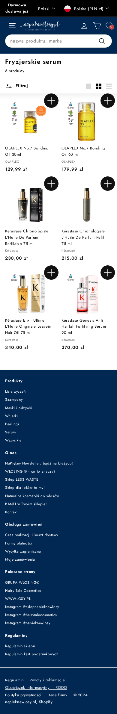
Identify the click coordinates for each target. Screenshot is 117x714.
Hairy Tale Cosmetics (23, 590)
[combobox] (58, 41)
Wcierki (11, 416)
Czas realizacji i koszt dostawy (31, 535)
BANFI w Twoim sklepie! (26, 504)
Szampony (13, 399)
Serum (10, 432)
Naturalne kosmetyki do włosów (32, 496)
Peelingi (12, 424)
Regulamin (14, 680)
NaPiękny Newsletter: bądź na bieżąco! (39, 463)
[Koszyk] (97, 25)
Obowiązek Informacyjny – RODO (36, 687)
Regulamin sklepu (20, 646)
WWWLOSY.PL (18, 598)
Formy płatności (18, 543)
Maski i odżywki (18, 408)
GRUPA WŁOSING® (22, 582)
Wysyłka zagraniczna (23, 551)
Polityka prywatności (23, 695)
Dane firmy (57, 695)
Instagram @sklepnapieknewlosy (32, 606)
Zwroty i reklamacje (47, 680)
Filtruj (21, 86)
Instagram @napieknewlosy (27, 623)
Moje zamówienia (20, 559)
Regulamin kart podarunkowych (31, 654)
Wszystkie (13, 440)
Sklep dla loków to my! (25, 487)
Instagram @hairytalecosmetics (31, 615)
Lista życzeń (15, 391)
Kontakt (11, 512)
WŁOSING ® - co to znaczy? (30, 471)
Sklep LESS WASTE (21, 479)
